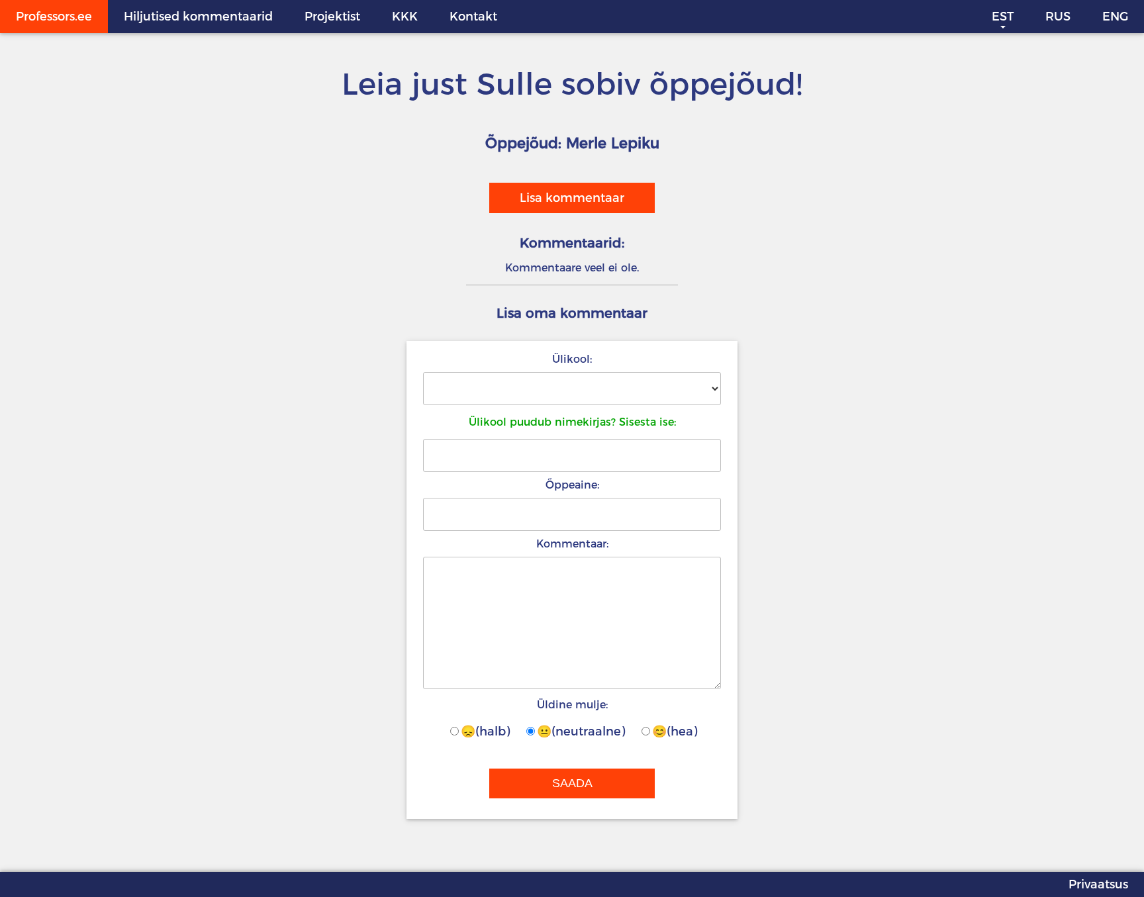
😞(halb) (485, 731)
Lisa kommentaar (572, 198)
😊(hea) (674, 731)
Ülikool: (572, 359)
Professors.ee (54, 16)
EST (1003, 16)
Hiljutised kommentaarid (198, 16)
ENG (1115, 16)
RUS (1058, 16)
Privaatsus (1098, 884)
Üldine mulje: (572, 704)
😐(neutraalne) (581, 731)
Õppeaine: (572, 485)
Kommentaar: (572, 544)
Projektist (332, 16)
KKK (405, 16)
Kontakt (473, 16)
